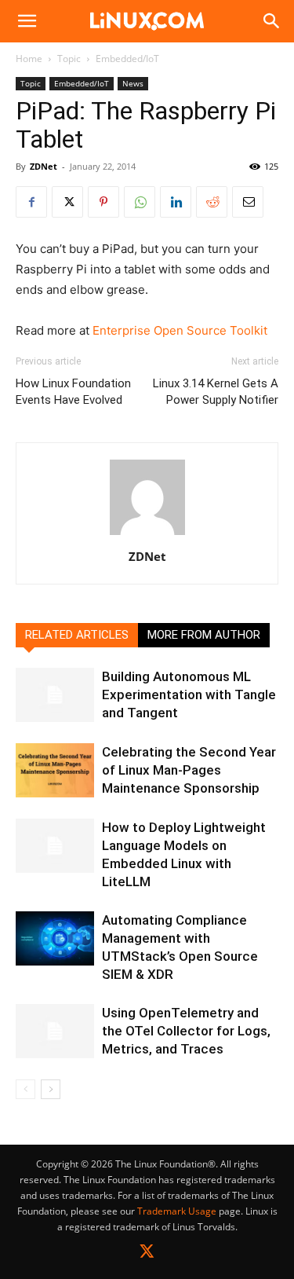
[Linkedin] (175, 202)
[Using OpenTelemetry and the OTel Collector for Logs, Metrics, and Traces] (55, 1031)
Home (29, 58)
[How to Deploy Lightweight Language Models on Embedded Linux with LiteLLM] (55, 846)
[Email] (247, 202)
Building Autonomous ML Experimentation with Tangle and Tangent (189, 694)
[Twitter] (147, 1254)
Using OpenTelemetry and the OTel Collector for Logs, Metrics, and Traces (186, 1031)
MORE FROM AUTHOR (203, 635)
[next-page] (50, 1089)
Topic (69, 58)
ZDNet (43, 166)
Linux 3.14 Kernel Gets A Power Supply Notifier (215, 391)
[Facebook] (31, 202)
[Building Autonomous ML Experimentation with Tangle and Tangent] (55, 695)
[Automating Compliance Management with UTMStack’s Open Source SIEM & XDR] (55, 938)
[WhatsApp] (139, 202)
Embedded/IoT (127, 58)
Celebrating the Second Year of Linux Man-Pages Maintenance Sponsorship (189, 770)
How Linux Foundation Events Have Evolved (73, 391)
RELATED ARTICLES (77, 635)
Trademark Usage (176, 1211)
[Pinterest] (103, 202)
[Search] (272, 21)
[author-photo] (147, 534)
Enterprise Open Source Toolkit (180, 330)
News (132, 83)
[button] (27, 21)
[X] (67, 202)
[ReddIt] (211, 202)
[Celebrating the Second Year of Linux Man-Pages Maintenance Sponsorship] (55, 770)
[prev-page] (25, 1089)
